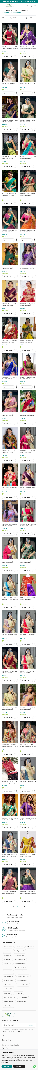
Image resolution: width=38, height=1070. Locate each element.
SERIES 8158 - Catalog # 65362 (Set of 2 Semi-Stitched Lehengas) (9, 561)
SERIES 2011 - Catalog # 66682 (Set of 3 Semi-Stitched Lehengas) (27, 121)
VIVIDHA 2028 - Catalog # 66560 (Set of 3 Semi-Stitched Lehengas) (10, 194)
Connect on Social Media (10, 1045)
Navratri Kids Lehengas (19, 959)
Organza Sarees (8, 946)
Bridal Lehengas (18, 993)
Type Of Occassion (20, 10)
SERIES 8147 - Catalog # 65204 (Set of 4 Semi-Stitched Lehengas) (27, 672)
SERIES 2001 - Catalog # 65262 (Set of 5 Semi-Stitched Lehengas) (9, 672)
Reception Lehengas (21, 989)
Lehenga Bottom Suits (23, 984)
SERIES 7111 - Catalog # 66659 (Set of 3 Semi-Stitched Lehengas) (9, 157)
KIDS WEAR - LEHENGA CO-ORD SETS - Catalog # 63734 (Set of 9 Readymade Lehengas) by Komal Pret (10, 782)
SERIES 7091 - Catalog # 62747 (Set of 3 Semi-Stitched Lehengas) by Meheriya (27, 855)
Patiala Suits (7, 972)
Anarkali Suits (7, 993)
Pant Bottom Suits (8, 989)
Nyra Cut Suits (7, 963)
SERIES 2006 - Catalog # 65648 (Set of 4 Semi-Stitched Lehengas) (9, 488)
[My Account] (31, 5)
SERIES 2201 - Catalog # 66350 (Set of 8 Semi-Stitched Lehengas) (9, 341)
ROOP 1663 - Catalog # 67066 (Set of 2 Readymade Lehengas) (28, 47)
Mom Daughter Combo (21, 967)
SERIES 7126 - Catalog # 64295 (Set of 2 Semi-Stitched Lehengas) (27, 708)
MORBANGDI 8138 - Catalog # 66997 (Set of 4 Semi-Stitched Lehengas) (27, 84)
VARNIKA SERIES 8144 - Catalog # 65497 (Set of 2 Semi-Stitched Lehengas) (28, 525)
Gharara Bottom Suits (23, 976)
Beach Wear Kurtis (21, 1001)
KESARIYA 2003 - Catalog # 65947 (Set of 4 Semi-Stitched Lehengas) (27, 414)
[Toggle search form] (28, 5)
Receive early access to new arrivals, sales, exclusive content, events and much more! (18, 1030)
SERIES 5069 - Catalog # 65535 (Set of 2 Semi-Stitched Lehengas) (9, 525)
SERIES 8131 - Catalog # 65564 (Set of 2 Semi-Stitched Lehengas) (27, 488)
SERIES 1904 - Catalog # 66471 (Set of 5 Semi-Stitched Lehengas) (9, 267)
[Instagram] (7, 1048)
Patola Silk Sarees (8, 980)
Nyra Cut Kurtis (7, 967)
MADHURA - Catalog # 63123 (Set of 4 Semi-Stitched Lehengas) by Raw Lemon (10, 819)
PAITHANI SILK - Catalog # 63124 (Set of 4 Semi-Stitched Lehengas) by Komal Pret (28, 782)
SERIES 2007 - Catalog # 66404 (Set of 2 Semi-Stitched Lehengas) (27, 304)
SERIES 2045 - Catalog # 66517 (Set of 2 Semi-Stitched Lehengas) (9, 231)
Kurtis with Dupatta (8, 1005)
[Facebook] (3, 1048)
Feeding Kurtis (7, 955)
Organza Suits (19, 946)
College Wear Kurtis (19, 955)
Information (6, 1036)
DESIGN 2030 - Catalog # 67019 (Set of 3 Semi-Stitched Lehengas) (9, 84)
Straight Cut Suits (8, 1001)
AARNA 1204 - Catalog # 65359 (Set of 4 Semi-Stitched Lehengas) (27, 561)
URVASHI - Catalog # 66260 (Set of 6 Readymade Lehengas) (27, 341)
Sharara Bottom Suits (22, 980)
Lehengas (9, 10)
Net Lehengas (30, 946)
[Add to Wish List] (16, 56)
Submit (31, 1025)
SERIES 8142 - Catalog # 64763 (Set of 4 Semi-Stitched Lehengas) (9, 708)
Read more (19, 1066)
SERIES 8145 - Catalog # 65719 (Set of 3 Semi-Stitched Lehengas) (27, 451)
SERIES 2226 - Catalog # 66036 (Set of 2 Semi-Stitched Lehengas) (27, 378)
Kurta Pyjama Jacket (19, 951)
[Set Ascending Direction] (3, 18)
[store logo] (10, 5)
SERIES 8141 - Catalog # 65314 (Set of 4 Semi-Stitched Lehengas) (9, 635)
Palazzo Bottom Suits (9, 976)
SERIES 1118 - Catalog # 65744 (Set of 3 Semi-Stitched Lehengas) (9, 451)
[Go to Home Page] (3, 11)
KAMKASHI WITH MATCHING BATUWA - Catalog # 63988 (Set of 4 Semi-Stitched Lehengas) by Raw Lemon (28, 745)
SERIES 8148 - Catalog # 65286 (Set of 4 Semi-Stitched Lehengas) (27, 635)
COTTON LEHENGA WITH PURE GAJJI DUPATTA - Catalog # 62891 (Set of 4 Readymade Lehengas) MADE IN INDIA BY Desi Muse (10, 855)
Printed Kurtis (7, 951)
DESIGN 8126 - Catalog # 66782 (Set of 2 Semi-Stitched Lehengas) (10, 121)
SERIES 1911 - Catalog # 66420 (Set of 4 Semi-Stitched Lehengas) (9, 304)
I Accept (6, 1066)
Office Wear (7, 959)
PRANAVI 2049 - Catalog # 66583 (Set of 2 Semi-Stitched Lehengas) (28, 157)
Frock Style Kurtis (23, 997)
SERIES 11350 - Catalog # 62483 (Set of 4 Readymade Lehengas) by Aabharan (28, 892)
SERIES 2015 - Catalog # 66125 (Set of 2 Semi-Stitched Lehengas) (9, 378)
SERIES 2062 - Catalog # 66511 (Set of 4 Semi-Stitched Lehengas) (27, 231)
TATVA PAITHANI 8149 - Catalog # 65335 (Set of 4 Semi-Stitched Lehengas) (10, 598)
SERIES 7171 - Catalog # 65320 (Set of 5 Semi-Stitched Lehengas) (27, 598)
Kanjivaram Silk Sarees (21, 963)
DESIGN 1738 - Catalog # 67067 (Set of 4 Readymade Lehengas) (10, 47)
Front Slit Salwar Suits (9, 997)
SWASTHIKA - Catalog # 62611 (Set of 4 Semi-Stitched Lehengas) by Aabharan (9, 892)
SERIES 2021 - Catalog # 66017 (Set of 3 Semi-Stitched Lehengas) (9, 414)
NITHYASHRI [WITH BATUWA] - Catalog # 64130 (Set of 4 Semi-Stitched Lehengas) (10, 745)
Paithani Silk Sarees (9, 984)
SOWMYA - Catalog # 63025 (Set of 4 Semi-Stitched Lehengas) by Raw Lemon (28, 819)
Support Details (7, 1040)
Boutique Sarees (18, 972)
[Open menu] (3, 5)
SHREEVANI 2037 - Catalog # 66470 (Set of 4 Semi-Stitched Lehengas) (27, 267)
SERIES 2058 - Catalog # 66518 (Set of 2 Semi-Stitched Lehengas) (27, 194)
